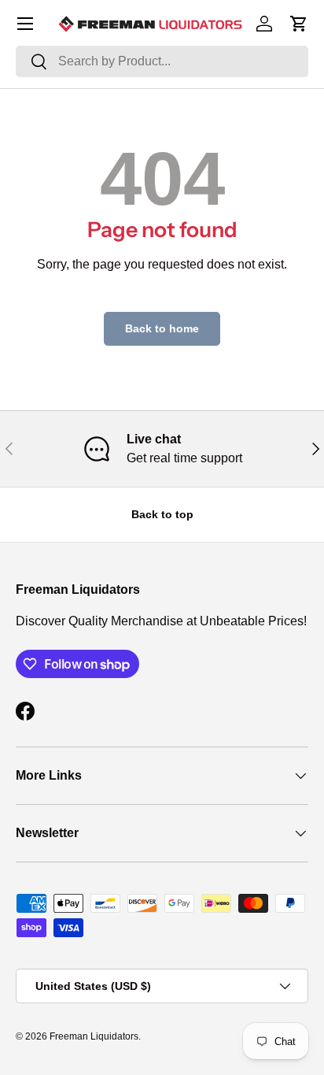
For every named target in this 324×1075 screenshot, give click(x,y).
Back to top (162, 514)
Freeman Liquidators (94, 1036)
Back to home (162, 328)
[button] (299, 23)
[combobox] (162, 61)
